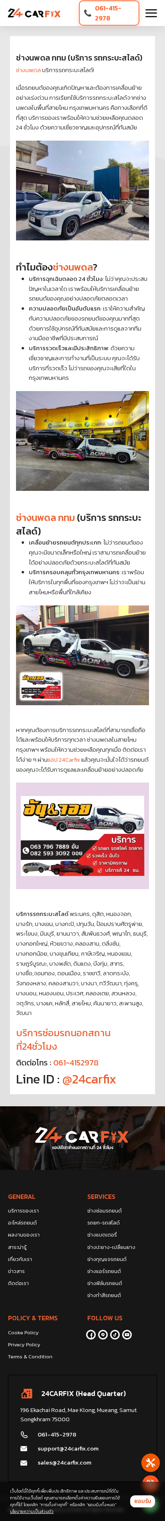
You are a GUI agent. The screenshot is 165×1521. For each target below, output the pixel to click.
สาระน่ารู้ (17, 1247)
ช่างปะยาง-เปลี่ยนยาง (111, 1247)
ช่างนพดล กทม (45, 517)
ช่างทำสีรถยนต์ (104, 1295)
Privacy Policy (24, 1344)
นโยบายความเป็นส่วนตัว (32, 1511)
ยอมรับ (142, 1501)
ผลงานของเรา (24, 1235)
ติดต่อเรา (18, 1283)
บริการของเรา (23, 1210)
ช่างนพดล (28, 70)
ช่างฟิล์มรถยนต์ (104, 1283)
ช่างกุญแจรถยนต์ (107, 1259)
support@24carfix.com (68, 1448)
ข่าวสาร (16, 1271)
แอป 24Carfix (64, 759)
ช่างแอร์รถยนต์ (104, 1271)
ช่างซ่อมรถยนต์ (104, 1210)
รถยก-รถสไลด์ (103, 1222)
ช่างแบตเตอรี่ (102, 1235)
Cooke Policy (23, 1332)
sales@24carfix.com (64, 1462)
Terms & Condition (30, 1356)
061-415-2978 (108, 13)
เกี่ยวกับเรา (20, 1259)
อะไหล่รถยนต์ (22, 1222)
